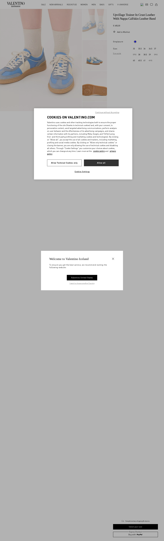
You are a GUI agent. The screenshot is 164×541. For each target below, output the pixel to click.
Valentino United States (82, 277)
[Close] (113, 259)
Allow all (101, 163)
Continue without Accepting (107, 112)
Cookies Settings (82, 171)
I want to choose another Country (82, 283)
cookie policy (99, 151)
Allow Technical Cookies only (64, 163)
